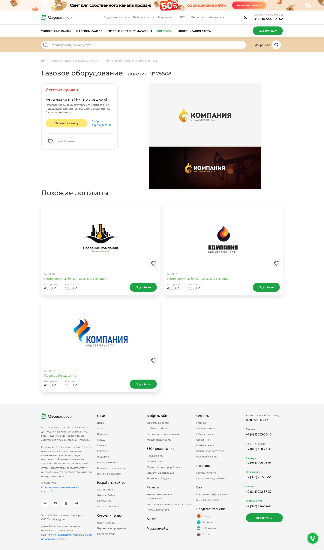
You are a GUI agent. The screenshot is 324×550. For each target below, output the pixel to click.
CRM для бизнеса (206, 434)
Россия (206, 534)
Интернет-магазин (108, 506)
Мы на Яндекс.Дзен (207, 500)
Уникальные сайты (56, 30)
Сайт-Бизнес (104, 501)
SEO (182, 17)
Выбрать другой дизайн (101, 123)
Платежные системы (109, 473)
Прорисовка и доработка (211, 478)
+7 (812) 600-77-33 (259, 449)
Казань (250, 486)
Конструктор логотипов (210, 451)
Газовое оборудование (60, 375)
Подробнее (143, 287)
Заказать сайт (268, 30)
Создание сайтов (115, 17)
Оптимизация (155, 461)
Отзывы (101, 445)
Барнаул (251, 458)
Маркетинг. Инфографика (211, 494)
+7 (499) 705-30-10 (259, 434)
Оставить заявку (66, 123)
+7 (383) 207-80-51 (259, 477)
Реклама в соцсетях (158, 509)
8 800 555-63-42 (269, 19)
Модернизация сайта (194, 30)
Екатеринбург (254, 501)
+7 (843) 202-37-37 (259, 492)
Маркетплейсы (158, 528)
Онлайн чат (203, 439)
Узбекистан (209, 528)
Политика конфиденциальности (60, 487)
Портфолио (103, 434)
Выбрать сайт (142, 17)
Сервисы (215, 17)
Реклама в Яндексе (207, 428)
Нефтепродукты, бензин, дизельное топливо (75, 278)
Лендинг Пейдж (106, 495)
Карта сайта (48, 491)
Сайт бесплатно (106, 534)
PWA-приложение (206, 456)
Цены (100, 422)
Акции (151, 519)
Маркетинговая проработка (163, 467)
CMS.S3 (101, 439)
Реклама (197, 17)
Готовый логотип (206, 472)
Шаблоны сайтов (89, 30)
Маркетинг (165, 17)
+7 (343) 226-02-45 (259, 506)
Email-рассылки (205, 445)
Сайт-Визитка (105, 489)
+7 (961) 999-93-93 (259, 463)
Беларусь (207, 516)
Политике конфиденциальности (60, 534)
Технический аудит (158, 478)
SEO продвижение (160, 449)
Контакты (102, 451)
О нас (100, 428)
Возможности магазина (111, 468)
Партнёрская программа (111, 528)
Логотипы (164, 30)
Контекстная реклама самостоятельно (169, 504)
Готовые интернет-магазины (130, 30)
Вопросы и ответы (107, 462)
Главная (201, 422)
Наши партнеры (106, 522)
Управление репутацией (161, 472)
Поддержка (103, 456)
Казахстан (208, 522)
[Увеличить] (153, 254)
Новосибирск (254, 472)
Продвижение (155, 455)
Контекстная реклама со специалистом (161, 496)
